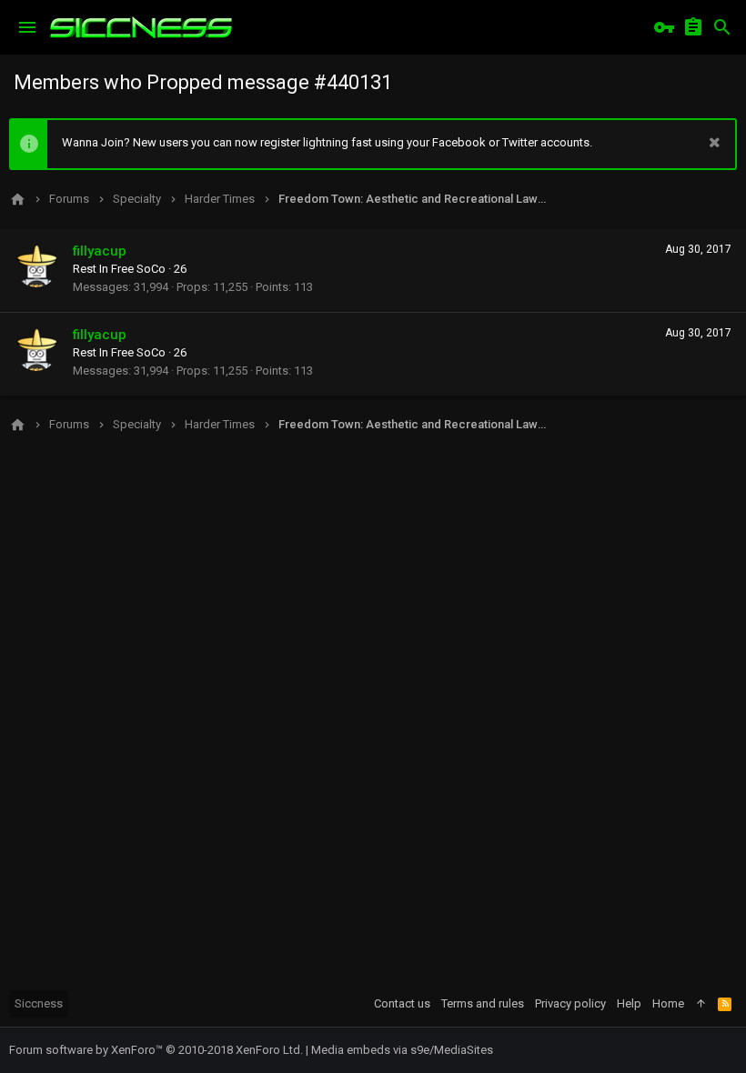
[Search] (722, 27)
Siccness (39, 1003)
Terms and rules (482, 1003)
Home (668, 1003)
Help (629, 1003)
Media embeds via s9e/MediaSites (402, 1050)
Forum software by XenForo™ (156, 1050)
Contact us (402, 1003)
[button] (27, 27)
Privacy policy (570, 1003)
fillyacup (99, 251)
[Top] (701, 1004)
